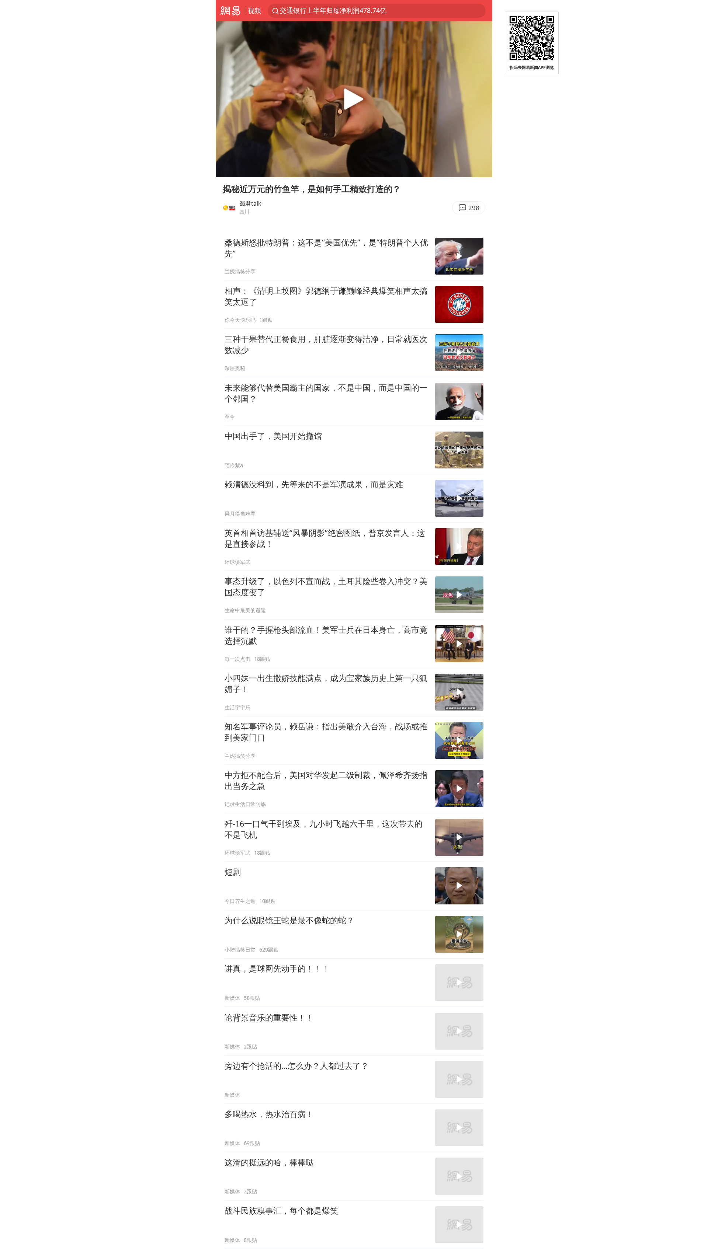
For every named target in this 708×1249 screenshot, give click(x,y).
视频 (254, 10)
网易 (230, 10)
